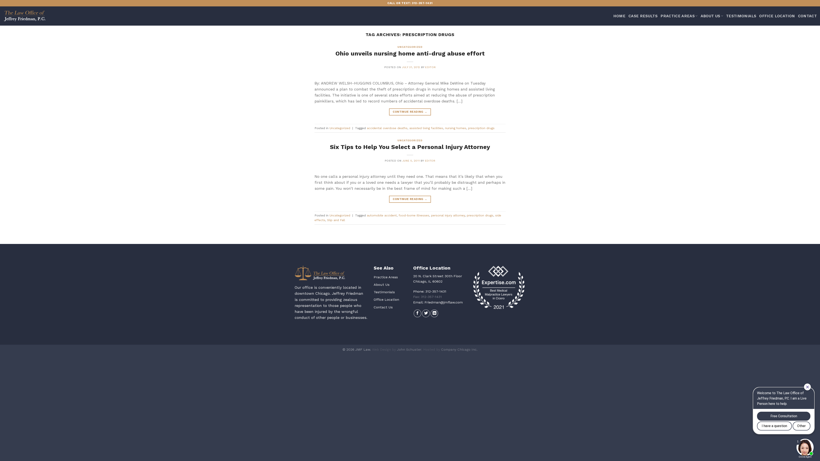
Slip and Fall (336, 220)
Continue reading (410, 111)
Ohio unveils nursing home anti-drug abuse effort (410, 53)
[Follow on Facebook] (417, 313)
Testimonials (741, 16)
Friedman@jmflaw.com (444, 302)
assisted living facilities (426, 128)
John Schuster (409, 349)
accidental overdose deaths (387, 128)
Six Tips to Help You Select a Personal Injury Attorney (410, 146)
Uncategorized (409, 46)
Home (619, 16)
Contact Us (383, 307)
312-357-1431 (435, 291)
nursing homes (455, 128)
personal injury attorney (448, 215)
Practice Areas (677, 16)
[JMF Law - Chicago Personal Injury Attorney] (24, 16)
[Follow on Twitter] (426, 313)
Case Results (642, 16)
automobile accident (382, 215)
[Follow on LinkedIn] (434, 313)
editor (430, 67)
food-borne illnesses (414, 215)
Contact (807, 16)
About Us (710, 16)
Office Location (777, 16)
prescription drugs (481, 128)
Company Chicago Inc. (459, 349)
